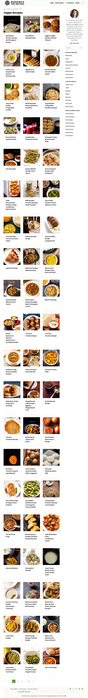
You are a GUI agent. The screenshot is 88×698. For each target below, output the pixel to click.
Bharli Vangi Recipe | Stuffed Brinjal (31, 638)
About (77, 3)
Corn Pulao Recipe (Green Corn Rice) (11, 670)
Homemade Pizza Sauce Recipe (49, 439)
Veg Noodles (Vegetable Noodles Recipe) (51, 105)
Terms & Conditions (33, 689)
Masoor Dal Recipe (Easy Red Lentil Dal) (50, 270)
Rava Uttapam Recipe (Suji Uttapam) (50, 171)
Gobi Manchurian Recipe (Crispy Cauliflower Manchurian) (11, 205)
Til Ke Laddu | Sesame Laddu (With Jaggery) (31, 471)
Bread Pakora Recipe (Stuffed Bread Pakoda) (31, 536)
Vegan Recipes (15, 9)
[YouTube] (82, 689)
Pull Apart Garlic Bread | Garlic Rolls (51, 139)
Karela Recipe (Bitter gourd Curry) (11, 302)
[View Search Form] (82, 3)
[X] (73, 689)
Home (52, 3)
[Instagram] (76, 689)
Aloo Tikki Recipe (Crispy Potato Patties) (12, 503)
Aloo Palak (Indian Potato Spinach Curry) (50, 203)
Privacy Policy (22, 689)
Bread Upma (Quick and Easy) (30, 439)
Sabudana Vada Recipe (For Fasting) (12, 403)
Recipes (8, 9)
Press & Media (14, 689)
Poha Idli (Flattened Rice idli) (50, 471)
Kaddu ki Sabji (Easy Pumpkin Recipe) (11, 372)
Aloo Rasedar (11, 169)
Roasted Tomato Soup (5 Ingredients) (12, 471)
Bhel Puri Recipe (51, 300)
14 (28, 681)
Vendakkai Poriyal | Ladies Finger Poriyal (30, 670)
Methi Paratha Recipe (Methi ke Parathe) (31, 105)
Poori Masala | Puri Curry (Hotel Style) (12, 239)
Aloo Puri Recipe (51, 668)
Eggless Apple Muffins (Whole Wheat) (50, 38)
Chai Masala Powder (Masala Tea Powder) (51, 503)
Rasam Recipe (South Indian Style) (50, 72)
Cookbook (70, 3)
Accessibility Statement (24, 691)
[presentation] (12, 24)
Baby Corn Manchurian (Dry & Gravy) (50, 638)
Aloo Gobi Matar (12, 568)
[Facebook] (70, 689)
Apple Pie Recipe (12, 268)
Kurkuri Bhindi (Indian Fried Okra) (30, 171)
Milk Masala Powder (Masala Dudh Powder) (31, 203)
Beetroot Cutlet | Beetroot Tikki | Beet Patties (31, 604)
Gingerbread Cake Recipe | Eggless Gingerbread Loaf (30, 405)
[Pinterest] (79, 689)
